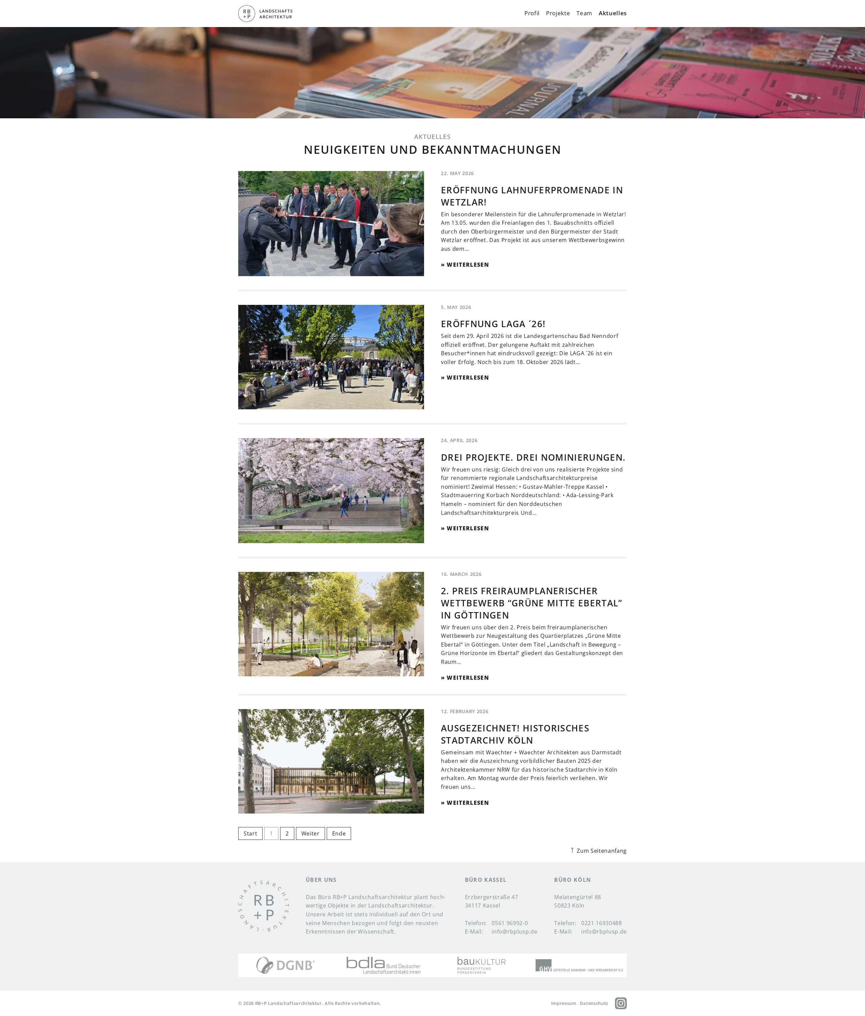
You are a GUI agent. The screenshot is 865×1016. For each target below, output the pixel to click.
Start (250, 833)
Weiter (310, 833)
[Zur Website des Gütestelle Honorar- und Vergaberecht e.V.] (579, 965)
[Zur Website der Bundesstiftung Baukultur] (482, 965)
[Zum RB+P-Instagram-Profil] (621, 1003)
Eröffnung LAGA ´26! (493, 324)
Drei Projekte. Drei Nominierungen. (533, 457)
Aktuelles (613, 13)
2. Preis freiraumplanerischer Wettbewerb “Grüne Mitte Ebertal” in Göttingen (531, 603)
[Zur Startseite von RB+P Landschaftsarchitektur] (263, 906)
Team (584, 13)
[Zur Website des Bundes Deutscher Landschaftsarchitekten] (384, 965)
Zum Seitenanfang (601, 850)
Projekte (558, 13)
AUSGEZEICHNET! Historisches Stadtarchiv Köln (515, 734)
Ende (339, 833)
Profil (532, 13)
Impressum (563, 1003)
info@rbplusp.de (514, 931)
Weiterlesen (468, 264)
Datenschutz (594, 1003)
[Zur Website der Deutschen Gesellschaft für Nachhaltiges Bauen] (285, 965)
